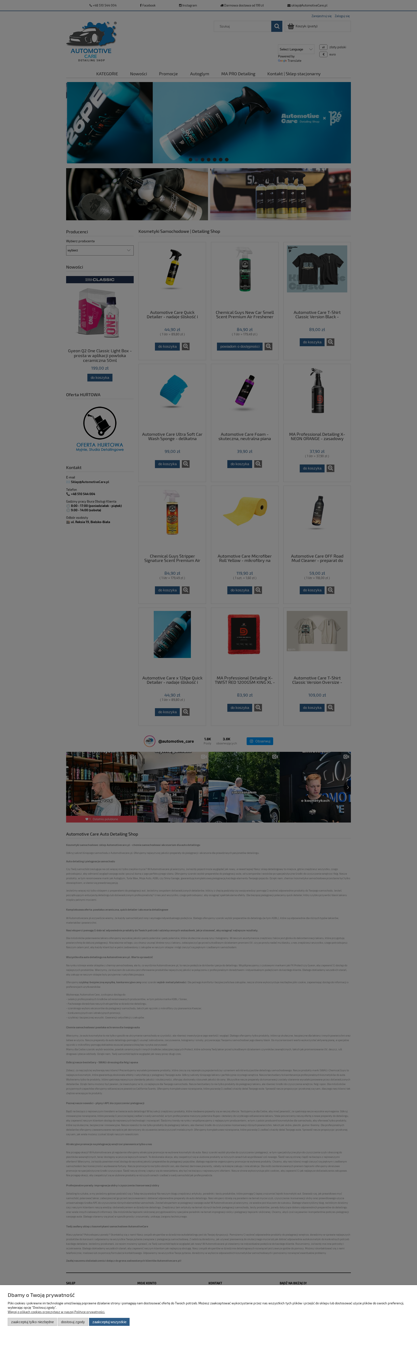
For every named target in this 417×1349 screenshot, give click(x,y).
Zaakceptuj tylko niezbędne (32, 1322)
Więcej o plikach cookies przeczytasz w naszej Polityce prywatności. (56, 1312)
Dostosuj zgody (73, 1322)
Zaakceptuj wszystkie (109, 1322)
